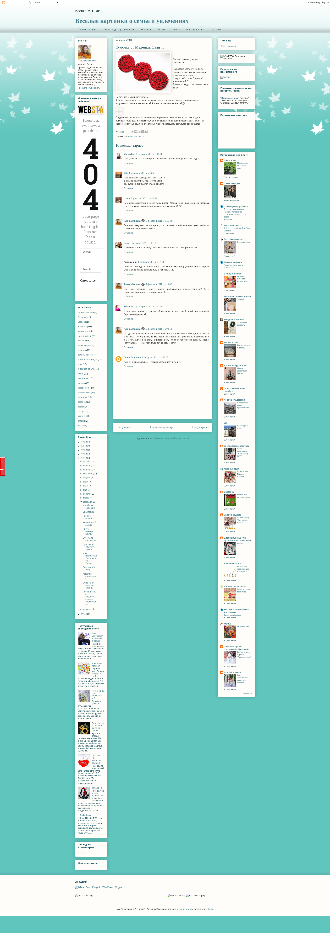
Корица (227, 624)
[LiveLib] (225, 77)
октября (87, 470)
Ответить (128, 163)
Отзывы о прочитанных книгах (189, 29)
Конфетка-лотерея (97, 664)
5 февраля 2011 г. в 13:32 (144, 198)
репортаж (82, 397)
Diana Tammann (132, 357)
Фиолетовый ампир (232, 615)
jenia (126, 243)
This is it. (241, 299)
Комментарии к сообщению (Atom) (171, 438)
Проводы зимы (243, 242)
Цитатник (216, 29)
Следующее (123, 427)
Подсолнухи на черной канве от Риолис (98, 727)
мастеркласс (84, 378)
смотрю (81, 411)
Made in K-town (231, 469)
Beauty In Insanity (232, 274)
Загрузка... (83, 852)
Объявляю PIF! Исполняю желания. (97, 759)
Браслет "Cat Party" (89, 568)
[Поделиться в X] (139, 131)
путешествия (84, 392)
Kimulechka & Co (232, 564)
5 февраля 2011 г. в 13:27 (142, 173)
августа (87, 477)
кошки (81, 374)
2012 (83, 454)
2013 (83, 450)
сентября (88, 474)
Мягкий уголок (231, 342)
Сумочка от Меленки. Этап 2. (89, 547)
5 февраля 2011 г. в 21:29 (151, 262)
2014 (83, 446)
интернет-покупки (86, 369)
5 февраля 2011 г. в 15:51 (143, 243)
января (87, 609)
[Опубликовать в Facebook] (142, 131)
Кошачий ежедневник (89, 576)
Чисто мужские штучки (88, 531)
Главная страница (88, 29)
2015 (83, 442)
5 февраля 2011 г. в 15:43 (159, 221)
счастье (81, 416)
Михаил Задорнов (233, 262)
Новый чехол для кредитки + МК (98, 694)
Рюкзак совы (242, 543)
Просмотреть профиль (89, 88)
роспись (82, 402)
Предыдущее (200, 427)
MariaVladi (129, 154)
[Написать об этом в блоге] (136, 131)
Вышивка (146, 29)
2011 (83, 458)
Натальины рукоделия (235, 365)
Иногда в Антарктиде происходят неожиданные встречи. (235, 214)
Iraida (127, 198)
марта (86, 498)
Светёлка (229, 492)
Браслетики (88, 512)
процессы (139, 136)
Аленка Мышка (132, 221)
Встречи (82, 322)
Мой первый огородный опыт (242, 165)
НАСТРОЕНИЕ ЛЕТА (234, 389)
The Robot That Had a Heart (237, 296)
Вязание (162, 29)
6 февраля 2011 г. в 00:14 (159, 329)
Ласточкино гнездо (233, 239)
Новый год (228, 391)
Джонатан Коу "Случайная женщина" (243, 520)
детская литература (87, 359)
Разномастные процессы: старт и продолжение (89, 598)
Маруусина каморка (234, 320)
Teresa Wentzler (85, 312)
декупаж (82, 350)
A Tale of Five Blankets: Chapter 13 (242, 474)
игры (80, 364)
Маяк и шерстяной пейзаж (242, 370)
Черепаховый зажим (89, 523)
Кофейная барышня (89, 506)
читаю (81, 421)
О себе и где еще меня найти (119, 29)
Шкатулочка (230, 160)
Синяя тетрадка (232, 183)
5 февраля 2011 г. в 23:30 (149, 306)
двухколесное (84, 345)
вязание (129, 136)
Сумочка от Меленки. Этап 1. (89, 585)
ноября (87, 465)
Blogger (210, 909)
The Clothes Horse (233, 225)
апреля (87, 494)
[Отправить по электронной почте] (133, 131)
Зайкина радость (232, 515)
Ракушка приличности (233, 265)
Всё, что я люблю (233, 672)
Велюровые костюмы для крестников (243, 568)
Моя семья (83, 331)
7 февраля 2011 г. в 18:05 (155, 357)
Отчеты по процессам (89, 539)
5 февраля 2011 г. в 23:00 (159, 284)
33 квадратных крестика (236, 446)
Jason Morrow (186, 909)
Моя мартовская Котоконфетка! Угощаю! (90, 558)
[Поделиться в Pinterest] (146, 131)
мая (85, 490)
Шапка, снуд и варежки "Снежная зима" (244, 654)
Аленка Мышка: (87, 11)
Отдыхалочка (243, 626)
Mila (126, 173)
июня (86, 486)
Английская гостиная (235, 586)
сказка (81, 407)
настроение (83, 388)
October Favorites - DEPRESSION (243, 279)
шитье (81, 425)
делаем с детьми (86, 355)
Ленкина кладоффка (234, 400)
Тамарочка (97, 788)
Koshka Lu (129, 306)
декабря (87, 461)
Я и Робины (85, 815)
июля (86, 482)
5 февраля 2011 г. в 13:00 (149, 154)
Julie (226, 423)
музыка (81, 383)
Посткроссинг (84, 336)
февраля (87, 502)
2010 (83, 614)
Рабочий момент (88, 517)
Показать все (247, 693)
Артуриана (83, 317)
